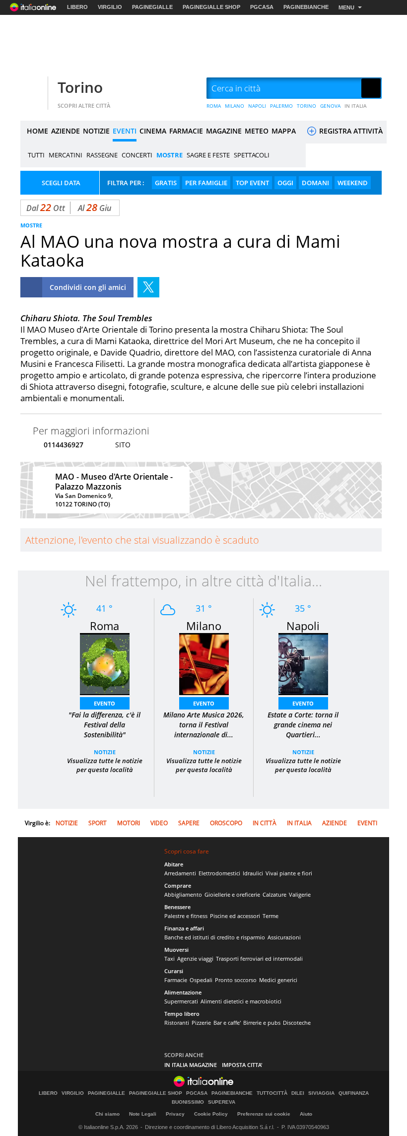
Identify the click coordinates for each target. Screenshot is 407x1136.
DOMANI (315, 182)
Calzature (274, 894)
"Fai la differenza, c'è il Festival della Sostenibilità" (104, 724)
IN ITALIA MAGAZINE (190, 1064)
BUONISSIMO (188, 1102)
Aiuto (306, 1114)
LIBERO (77, 7)
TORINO (306, 105)
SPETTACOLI (252, 154)
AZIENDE (65, 131)
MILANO (234, 105)
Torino (80, 87)
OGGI (285, 182)
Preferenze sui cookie (263, 1114)
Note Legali (142, 1114)
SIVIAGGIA (321, 1093)
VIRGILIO (110, 7)
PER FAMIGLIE (206, 182)
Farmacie (175, 980)
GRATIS (166, 182)
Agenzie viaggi (195, 958)
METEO (257, 131)
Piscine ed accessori (235, 916)
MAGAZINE (224, 131)
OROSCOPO (226, 823)
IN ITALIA (355, 105)
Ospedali (201, 980)
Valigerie (300, 894)
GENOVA (330, 105)
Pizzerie (201, 1022)
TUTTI (36, 154)
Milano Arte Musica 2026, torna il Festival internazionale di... (203, 724)
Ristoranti (176, 1022)
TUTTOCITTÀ (272, 1093)
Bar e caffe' (227, 1022)
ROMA (213, 105)
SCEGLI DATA (61, 182)
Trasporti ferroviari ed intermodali (259, 958)
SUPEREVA (221, 1102)
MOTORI (128, 823)
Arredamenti (180, 873)
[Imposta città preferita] (33, 88)
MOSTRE (169, 154)
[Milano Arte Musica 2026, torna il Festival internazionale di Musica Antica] (204, 663)
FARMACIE (186, 131)
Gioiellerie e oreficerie (232, 894)
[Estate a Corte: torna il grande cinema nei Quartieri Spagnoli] (303, 663)
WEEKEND (353, 182)
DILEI (297, 1093)
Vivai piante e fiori (289, 873)
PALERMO (281, 105)
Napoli (303, 625)
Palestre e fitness (185, 916)
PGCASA (261, 7)
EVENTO (104, 703)
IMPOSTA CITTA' (242, 1064)
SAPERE (189, 823)
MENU (346, 7)
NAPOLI (257, 105)
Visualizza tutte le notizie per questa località (104, 765)
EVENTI (124, 131)
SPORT (97, 823)
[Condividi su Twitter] (148, 287)
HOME (37, 131)
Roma (104, 625)
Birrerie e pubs (261, 1022)
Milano (203, 625)
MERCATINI (65, 154)
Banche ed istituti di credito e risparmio (214, 937)
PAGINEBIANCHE (306, 7)
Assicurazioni (284, 937)
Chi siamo (107, 1114)
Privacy (175, 1114)
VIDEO (159, 823)
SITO (123, 444)
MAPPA (283, 131)
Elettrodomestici (219, 873)
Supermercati (181, 1001)
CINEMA (152, 131)
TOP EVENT (252, 182)
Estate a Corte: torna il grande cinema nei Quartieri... (303, 724)
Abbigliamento (183, 894)
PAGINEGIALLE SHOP (211, 7)
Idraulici (253, 873)
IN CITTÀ (264, 823)
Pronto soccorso (236, 980)
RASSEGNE (102, 154)
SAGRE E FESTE (208, 154)
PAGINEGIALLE (152, 7)
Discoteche (297, 1022)
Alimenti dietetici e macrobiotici (241, 1001)
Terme (270, 916)
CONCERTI (137, 154)
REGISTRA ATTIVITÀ (350, 131)
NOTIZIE (96, 131)
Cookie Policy (211, 1114)
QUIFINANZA (354, 1093)
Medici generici (278, 980)
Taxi (169, 958)
